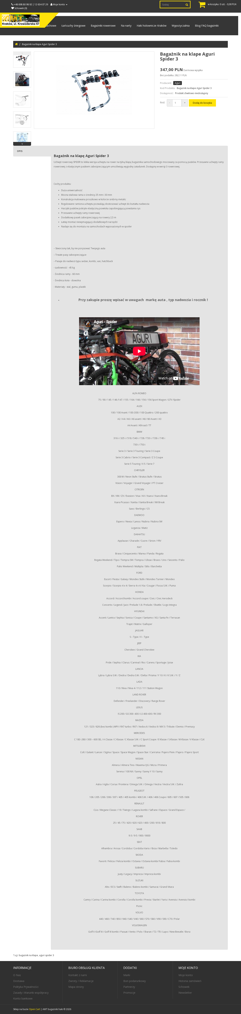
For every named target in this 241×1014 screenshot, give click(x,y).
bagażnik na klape (28, 955)
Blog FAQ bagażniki (207, 25)
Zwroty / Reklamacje (81, 981)
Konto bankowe (23, 998)
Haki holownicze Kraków (151, 25)
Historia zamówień (189, 981)
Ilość (162, 102)
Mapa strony (76, 987)
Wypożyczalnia (181, 25)
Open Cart (34, 1009)
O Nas (17, 975)
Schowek (183, 987)
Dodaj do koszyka (202, 102)
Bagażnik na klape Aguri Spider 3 (39, 44)
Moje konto (185, 975)
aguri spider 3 (46, 955)
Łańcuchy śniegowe (73, 25)
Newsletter (185, 992)
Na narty (126, 25)
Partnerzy (129, 987)
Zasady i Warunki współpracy (31, 992)
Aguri (177, 83)
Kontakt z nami (77, 975)
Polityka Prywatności (25, 987)
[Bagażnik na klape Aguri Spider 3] (22, 59)
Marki (126, 975)
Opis (19, 151)
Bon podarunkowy (134, 981)
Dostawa (18, 981)
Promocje (129, 992)
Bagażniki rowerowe (103, 25)
